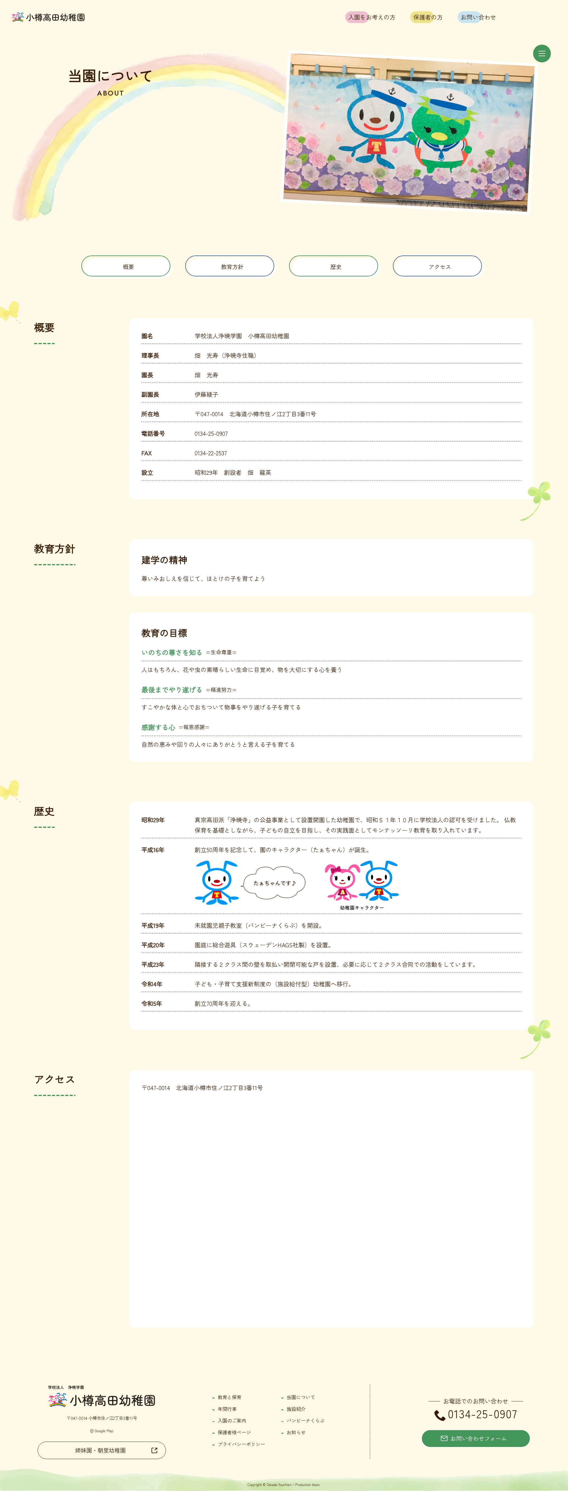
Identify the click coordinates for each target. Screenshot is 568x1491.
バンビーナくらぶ (306, 1420)
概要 (128, 267)
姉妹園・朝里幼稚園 (100, 1450)
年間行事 (227, 1408)
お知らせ (296, 1432)
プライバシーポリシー (241, 1444)
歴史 (336, 267)
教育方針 (232, 267)
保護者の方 (428, 17)
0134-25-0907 (482, 1413)
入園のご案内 (232, 1420)
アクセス (440, 267)
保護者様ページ (234, 1432)
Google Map (104, 1430)
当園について (301, 1397)
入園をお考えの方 (372, 17)
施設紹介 (296, 1408)
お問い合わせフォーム (479, 1438)
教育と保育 (229, 1397)
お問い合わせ (478, 17)
